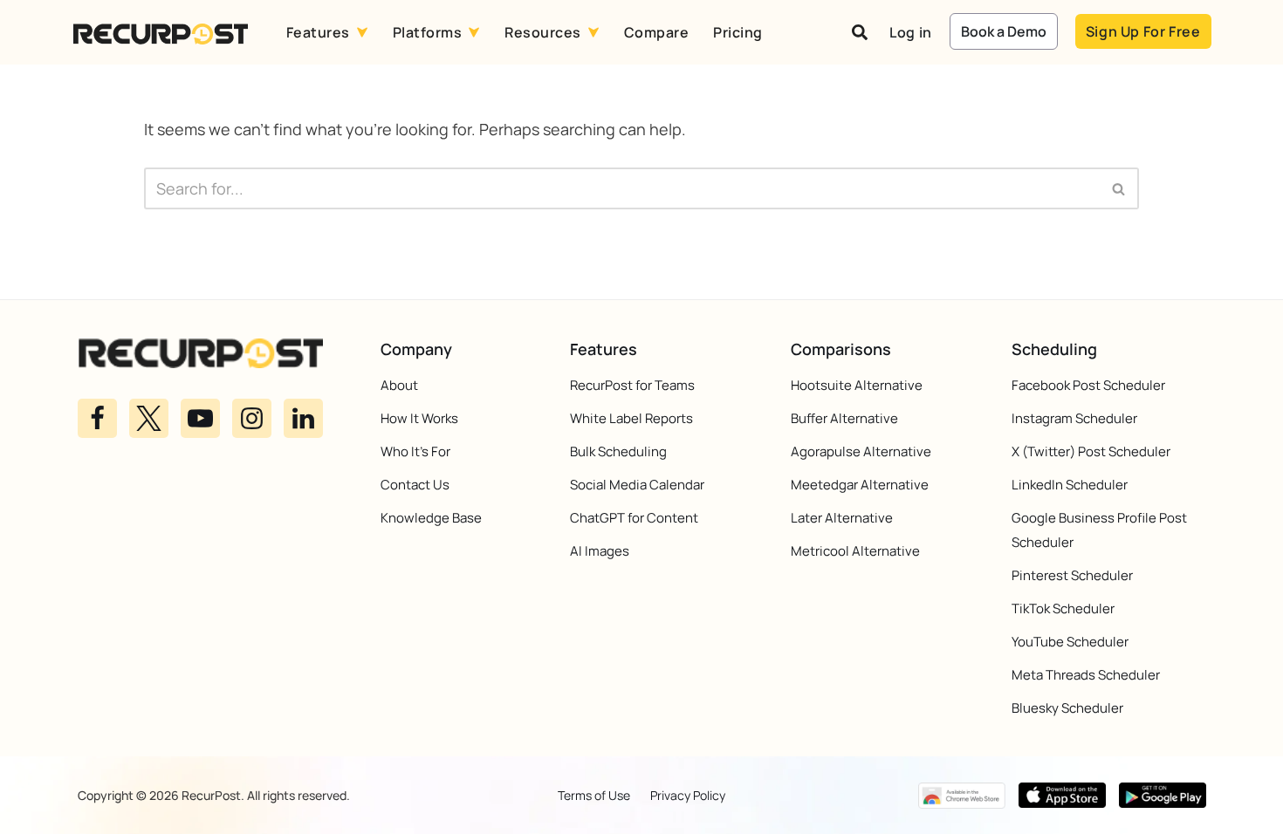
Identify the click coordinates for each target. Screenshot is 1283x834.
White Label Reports (631, 418)
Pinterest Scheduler (1072, 575)
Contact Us (415, 484)
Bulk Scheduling (618, 451)
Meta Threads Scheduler (1086, 675)
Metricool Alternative (855, 551)
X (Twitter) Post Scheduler (1091, 451)
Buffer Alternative (844, 418)
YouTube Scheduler (1070, 641)
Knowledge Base (431, 518)
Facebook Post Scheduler (1088, 385)
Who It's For (415, 451)
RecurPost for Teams (632, 385)
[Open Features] (362, 32)
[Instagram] (251, 417)
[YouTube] (200, 417)
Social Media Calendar (637, 484)
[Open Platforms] (474, 32)
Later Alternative (842, 518)
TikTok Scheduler (1063, 608)
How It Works (419, 418)
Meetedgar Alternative (860, 484)
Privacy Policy (687, 795)
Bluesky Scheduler (1067, 708)
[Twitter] (148, 417)
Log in (910, 32)
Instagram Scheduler (1074, 418)
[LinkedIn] (303, 417)
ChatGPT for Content (634, 518)
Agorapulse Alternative (861, 451)
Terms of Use (594, 795)
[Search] (1119, 188)
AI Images (599, 551)
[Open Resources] (593, 32)
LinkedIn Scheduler (1070, 484)
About (399, 385)
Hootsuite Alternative (857, 385)
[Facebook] (97, 417)
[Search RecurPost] (860, 32)
